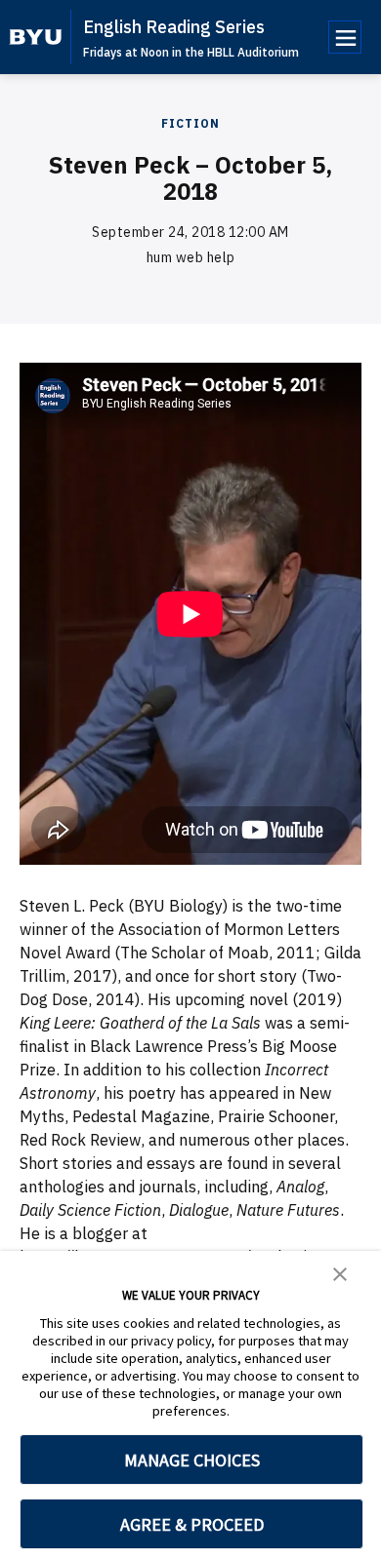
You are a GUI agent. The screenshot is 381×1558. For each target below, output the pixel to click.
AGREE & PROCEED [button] (192, 1524)
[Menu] (344, 37)
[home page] (36, 37)
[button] (340, 1272)
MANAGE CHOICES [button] (192, 1460)
